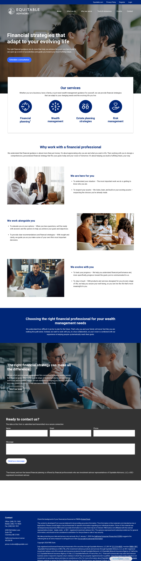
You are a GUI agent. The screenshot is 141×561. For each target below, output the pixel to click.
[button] (59, 11)
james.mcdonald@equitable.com (16, 544)
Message (9, 442)
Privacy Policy (111, 2)
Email (52, 428)
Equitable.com (98, 2)
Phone (95, 428)
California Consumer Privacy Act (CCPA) (108, 536)
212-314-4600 (117, 546)
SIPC (136, 546)
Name (8, 428)
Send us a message (16, 461)
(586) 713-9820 (15, 524)
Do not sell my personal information (90, 539)
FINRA (131, 546)
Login (130, 2)
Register (122, 2)
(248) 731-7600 (15, 521)
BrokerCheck (85, 519)
